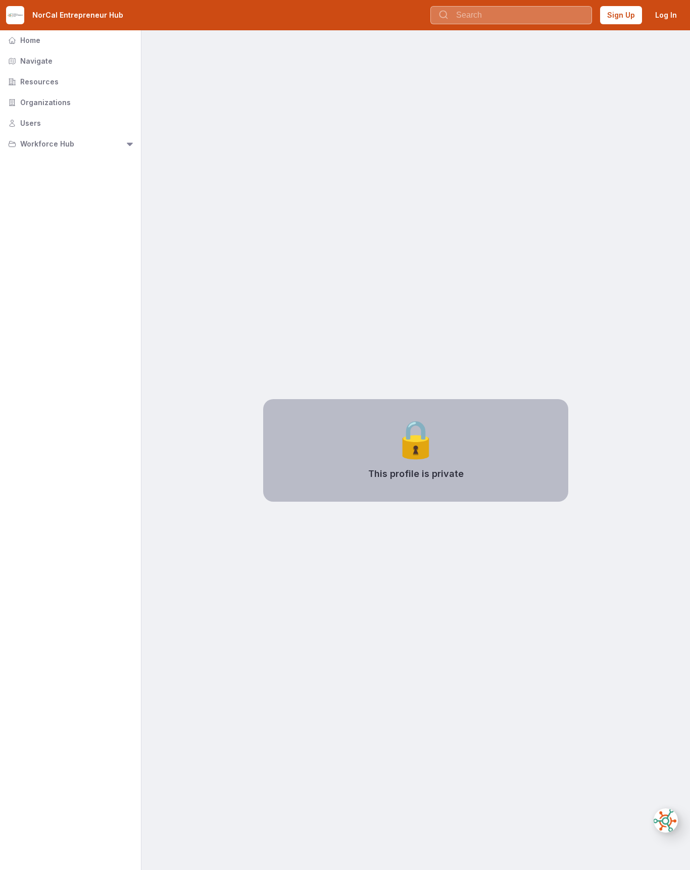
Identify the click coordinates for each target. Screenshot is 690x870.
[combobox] (511, 15)
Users (23, 123)
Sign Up (621, 15)
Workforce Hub (40, 143)
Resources (32, 81)
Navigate (29, 61)
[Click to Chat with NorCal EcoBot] (666, 820)
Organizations (38, 102)
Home (23, 40)
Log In (666, 15)
